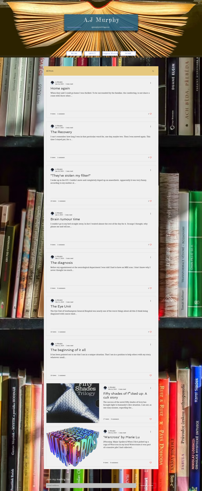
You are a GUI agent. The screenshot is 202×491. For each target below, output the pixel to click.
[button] (153, 71)
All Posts (49, 71)
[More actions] (151, 82)
